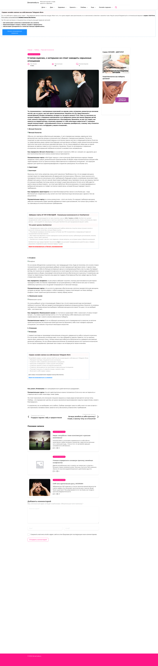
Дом (51, 7)
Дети (43, 7)
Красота (73, 7)
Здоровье (61, 7)
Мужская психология (34, 54)
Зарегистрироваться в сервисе (40, 377)
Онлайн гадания (105, 7)
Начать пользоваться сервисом (14, 32)
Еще (92, 7)
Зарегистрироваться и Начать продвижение (45, 246)
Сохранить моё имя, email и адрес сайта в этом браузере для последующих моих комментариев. (63, 534)
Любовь (83, 7)
